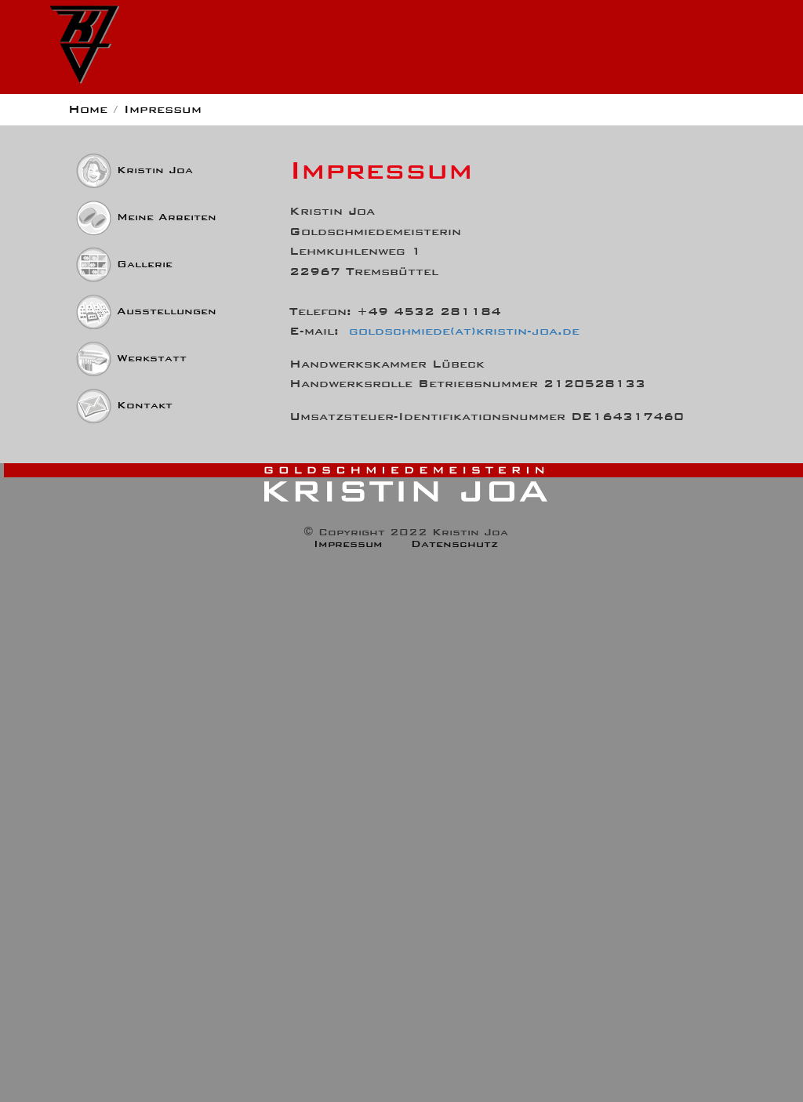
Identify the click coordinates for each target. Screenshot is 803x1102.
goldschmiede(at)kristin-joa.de (464, 330)
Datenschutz (454, 543)
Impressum (348, 543)
